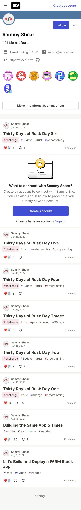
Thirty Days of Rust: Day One (31, 388)
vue (32, 431)
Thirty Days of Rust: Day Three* (33, 316)
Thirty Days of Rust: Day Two (31, 352)
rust (38, 140)
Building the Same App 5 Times (33, 425)
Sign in (60, 221)
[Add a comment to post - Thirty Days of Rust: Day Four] (21, 293)
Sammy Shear (20, 123)
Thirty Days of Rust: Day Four (31, 279)
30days (26, 140)
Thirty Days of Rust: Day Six (30, 133)
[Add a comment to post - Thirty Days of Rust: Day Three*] (21, 330)
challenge (11, 140)
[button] (8, 76)
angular (9, 431)
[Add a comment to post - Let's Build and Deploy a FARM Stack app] (24, 480)
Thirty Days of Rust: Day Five (31, 243)
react (22, 431)
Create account (64, 5)
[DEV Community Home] (16, 5)
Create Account (40, 211)
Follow (61, 25)
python (20, 472)
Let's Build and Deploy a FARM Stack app (38, 464)
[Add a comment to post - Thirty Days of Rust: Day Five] (21, 257)
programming (62, 249)
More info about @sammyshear (40, 105)
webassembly (54, 140)
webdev (45, 431)
